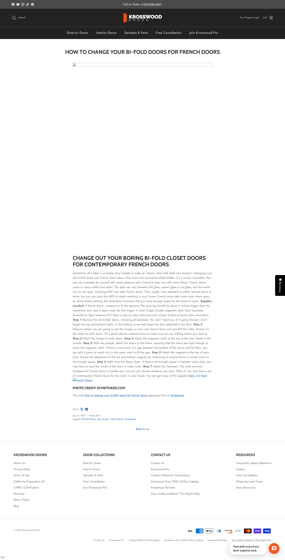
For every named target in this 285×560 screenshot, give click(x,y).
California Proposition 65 (29, 481)
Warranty (19, 494)
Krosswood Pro (160, 469)
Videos (240, 469)
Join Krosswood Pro (203, 32)
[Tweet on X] (81, 409)
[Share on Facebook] (86, 409)
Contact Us (157, 463)
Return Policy (22, 500)
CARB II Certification (26, 487)
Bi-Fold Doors (88, 419)
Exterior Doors (77, 32)
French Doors (116, 419)
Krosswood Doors (31, 530)
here (192, 376)
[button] (255, 548)
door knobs (102, 419)
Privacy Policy (22, 469)
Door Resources (246, 487)
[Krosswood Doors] (142, 18)
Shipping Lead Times (249, 481)
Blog (16, 506)
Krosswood (177, 395)
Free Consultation (168, 32)
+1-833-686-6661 (151, 4)
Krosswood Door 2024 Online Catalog (175, 481)
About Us (19, 463)
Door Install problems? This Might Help (175, 494)
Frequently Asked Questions (253, 463)
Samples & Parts (136, 32)
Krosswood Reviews (163, 487)
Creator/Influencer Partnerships (170, 475)
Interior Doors (106, 32)
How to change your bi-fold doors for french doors (115, 395)
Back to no (142, 429)
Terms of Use (21, 475)
